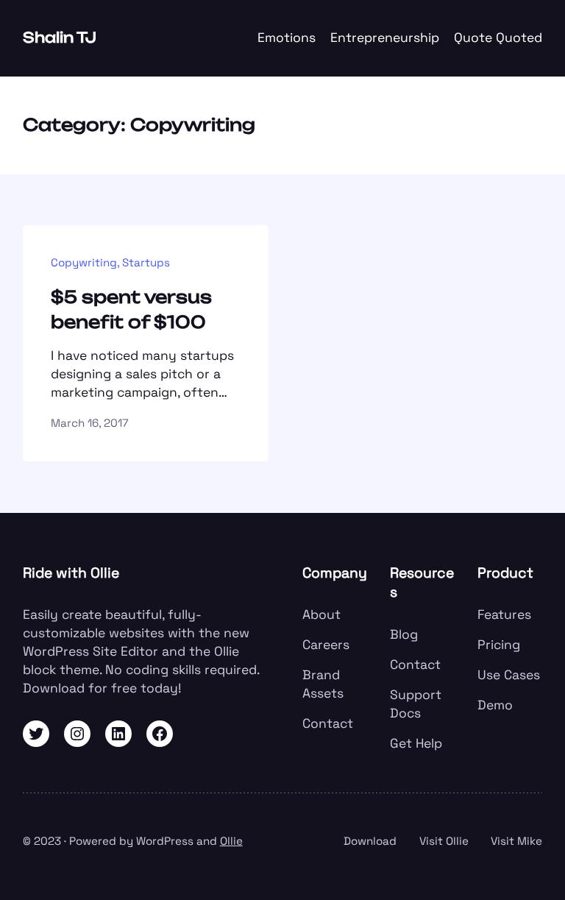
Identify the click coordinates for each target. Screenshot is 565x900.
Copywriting (84, 262)
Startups (146, 262)
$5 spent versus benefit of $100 (131, 309)
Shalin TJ (59, 37)
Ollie (231, 841)
